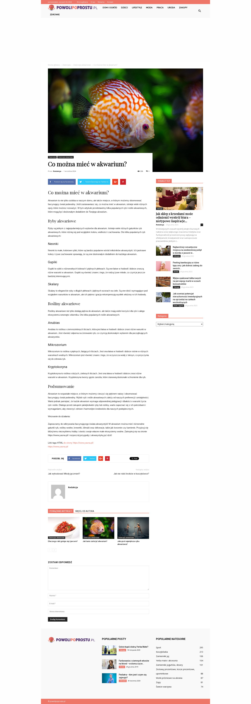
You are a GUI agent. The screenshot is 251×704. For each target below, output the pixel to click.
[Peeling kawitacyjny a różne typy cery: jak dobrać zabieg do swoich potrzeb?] (163, 266)
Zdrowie (55, 14)
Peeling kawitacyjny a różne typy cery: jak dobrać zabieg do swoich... (187, 265)
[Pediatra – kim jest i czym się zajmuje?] (109, 678)
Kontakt (110, 2)
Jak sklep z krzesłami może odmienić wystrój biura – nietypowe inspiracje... (174, 217)
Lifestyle (137, 7)
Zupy (158, 682)
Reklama (101, 2)
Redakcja (57, 171)
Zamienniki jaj (162, 656)
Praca (160, 7)
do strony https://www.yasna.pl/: (78, 443)
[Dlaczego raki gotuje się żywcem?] (64, 528)
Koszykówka (162, 651)
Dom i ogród (110, 7)
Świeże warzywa (163, 686)
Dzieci (124, 7)
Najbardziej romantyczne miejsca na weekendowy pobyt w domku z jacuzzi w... (187, 250)
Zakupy (183, 7)
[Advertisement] (125, 39)
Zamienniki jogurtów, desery (169, 665)
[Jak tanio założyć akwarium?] (98, 528)
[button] (199, 11)
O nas (93, 2)
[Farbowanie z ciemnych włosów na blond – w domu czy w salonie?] (109, 664)
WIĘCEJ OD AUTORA (84, 511)
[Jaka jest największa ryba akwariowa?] (133, 528)
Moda (149, 7)
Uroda (171, 7)
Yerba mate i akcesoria (167, 660)
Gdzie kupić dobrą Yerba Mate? (133, 647)
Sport (158, 647)
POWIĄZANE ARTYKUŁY (61, 511)
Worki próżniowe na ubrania (169, 678)
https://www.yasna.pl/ (58, 446)
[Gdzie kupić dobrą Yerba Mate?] (109, 650)
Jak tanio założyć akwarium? (95, 541)
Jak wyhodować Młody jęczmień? (64, 473)
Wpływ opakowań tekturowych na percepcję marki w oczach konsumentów (187, 281)
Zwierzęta (52, 157)
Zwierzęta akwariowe (65, 157)
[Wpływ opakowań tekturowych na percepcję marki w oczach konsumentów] (163, 282)
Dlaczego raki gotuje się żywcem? (63, 541)
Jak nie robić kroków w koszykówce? (131, 473)
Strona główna (82, 2)
